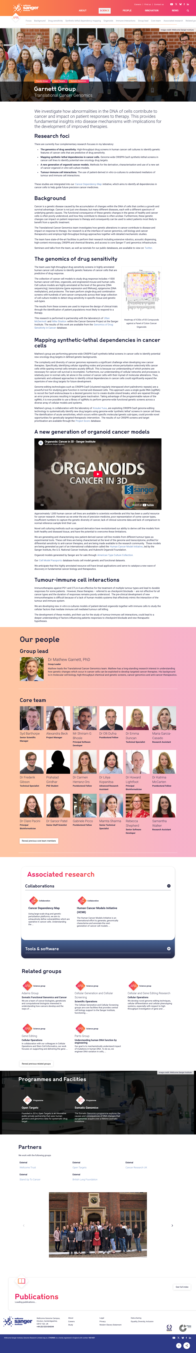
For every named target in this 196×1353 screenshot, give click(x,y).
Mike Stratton (59, 321)
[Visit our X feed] (176, 4)
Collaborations (39, 886)
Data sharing (136, 1318)
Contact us (159, 4)
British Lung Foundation (85, 1179)
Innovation (151, 10)
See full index (182, 1287)
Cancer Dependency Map (88, 184)
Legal (102, 1318)
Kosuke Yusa (100, 408)
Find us (147, 4)
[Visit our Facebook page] (184, 4)
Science (104, 10)
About (83, 10)
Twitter (148, 248)
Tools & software (42, 948)
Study (70, 1325)
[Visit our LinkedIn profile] (188, 4)
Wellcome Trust (28, 1167)
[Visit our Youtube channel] (171, 4)
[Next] (172, 1225)
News (175, 10)
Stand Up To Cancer (30, 1179)
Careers (137, 4)
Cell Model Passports (50, 560)
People (127, 10)
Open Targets (80, 1167)
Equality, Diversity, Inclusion (142, 1321)
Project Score (83, 421)
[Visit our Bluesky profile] (180, 4)
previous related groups (40, 1064)
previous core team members (42, 841)
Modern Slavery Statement (110, 1325)
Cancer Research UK (136, 1167)
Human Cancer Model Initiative (126, 546)
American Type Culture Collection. (115, 555)
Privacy (103, 1321)
